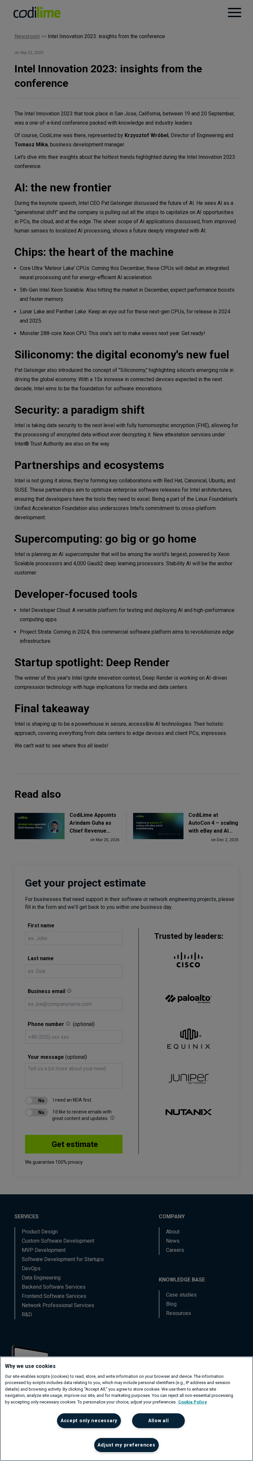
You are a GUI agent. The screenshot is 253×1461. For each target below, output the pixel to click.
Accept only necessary (89, 1421)
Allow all (158, 1421)
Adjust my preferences (126, 1445)
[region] (126, 1408)
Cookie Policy (192, 1402)
